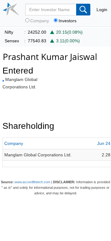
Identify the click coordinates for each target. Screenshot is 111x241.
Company (39, 21)
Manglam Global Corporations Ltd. (38, 154)
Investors (67, 21)
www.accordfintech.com (32, 182)
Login (102, 9)
